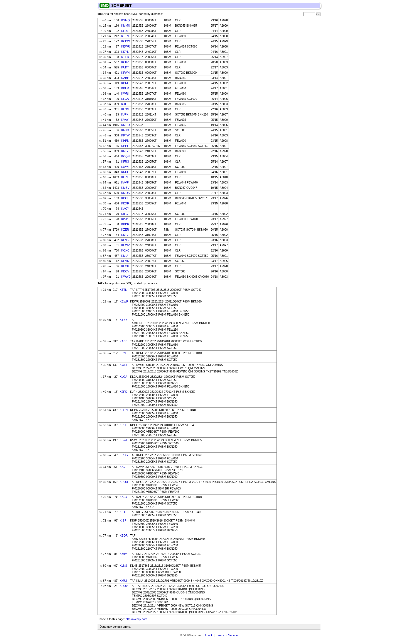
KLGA (125, 98)
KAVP (125, 182)
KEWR (125, 46)
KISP (124, 219)
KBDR (125, 224)
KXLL (124, 104)
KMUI (124, 255)
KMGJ (125, 151)
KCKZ (125, 62)
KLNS (125, 240)
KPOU (125, 198)
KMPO (125, 125)
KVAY (125, 119)
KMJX (125, 130)
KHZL (124, 177)
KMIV (124, 234)
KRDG (125, 172)
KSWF (125, 166)
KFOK (125, 266)
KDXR (125, 203)
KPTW (125, 135)
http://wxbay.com (136, 619)
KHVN (125, 261)
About (208, 635)
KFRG (125, 161)
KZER (125, 229)
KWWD (125, 276)
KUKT (125, 67)
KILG (124, 214)
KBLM (125, 88)
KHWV (125, 245)
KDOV (125, 271)
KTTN (125, 36)
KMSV (125, 187)
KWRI (125, 93)
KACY (125, 208)
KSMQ (125, 20)
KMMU (125, 25)
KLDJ (124, 30)
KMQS (125, 193)
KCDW (125, 41)
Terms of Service (227, 635)
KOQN (125, 156)
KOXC (125, 250)
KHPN (125, 140)
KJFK (124, 114)
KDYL (125, 51)
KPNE (125, 83)
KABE (125, 78)
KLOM (125, 109)
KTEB (125, 57)
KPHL (125, 146)
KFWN (125, 72)
